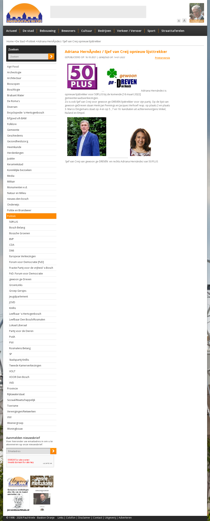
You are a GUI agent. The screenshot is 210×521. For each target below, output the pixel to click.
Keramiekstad (15, 164)
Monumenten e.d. (17, 187)
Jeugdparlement (18, 296)
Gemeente (13, 130)
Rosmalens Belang (20, 348)
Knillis (12, 308)
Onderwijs (13, 204)
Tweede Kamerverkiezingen (25, 365)
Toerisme (12, 405)
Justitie (11, 158)
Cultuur (86, 31)
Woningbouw (15, 428)
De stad (28, 31)
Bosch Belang (17, 227)
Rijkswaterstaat (16, 394)
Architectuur (14, 78)
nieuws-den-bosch (18, 199)
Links (60, 517)
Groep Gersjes (17, 291)
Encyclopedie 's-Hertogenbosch (25, 112)
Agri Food (13, 66)
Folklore (12, 124)
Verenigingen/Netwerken (21, 411)
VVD (11, 382)
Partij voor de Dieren (21, 331)
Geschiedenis (15, 135)
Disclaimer (84, 517)
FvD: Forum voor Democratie (26, 273)
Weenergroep (15, 423)
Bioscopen (13, 84)
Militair (11, 181)
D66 (11, 250)
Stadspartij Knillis (19, 359)
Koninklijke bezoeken (19, 170)
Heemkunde (14, 147)
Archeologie (14, 72)
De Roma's (13, 101)
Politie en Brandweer (19, 210)
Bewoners (68, 31)
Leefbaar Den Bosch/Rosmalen (27, 319)
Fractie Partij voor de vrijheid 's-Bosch (31, 268)
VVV (9, 417)
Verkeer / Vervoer (129, 31)
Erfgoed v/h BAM (16, 118)
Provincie (12, 388)
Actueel (11, 31)
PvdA (12, 337)
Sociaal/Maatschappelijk (21, 400)
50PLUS (13, 222)
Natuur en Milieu (16, 193)
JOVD (12, 302)
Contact (97, 517)
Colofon (70, 517)
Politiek (31, 41)
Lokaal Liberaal (18, 325)
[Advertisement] (98, 12)
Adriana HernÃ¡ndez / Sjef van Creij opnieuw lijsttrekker (69, 41)
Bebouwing (48, 31)
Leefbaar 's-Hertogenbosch (25, 314)
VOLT (12, 371)
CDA (11, 245)
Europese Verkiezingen (22, 256)
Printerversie (162, 58)
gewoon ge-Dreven (20, 279)
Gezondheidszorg (17, 141)
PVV (11, 342)
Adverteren (125, 517)
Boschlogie (13, 89)
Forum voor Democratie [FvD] (26, 262)
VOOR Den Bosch (19, 377)
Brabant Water (15, 95)
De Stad (20, 41)
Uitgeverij (110, 517)
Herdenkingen (15, 153)
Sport (151, 31)
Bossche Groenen (19, 233)
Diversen (12, 107)
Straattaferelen (172, 31)
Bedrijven (104, 31)
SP (10, 354)
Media (10, 176)
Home (10, 41)
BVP (11, 239)
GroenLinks (15, 285)
